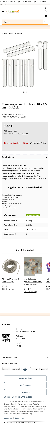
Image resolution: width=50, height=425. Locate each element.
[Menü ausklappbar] (3, 10)
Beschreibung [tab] (8, 157)
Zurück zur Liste (8, 33)
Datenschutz (19, 418)
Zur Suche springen (29, 1)
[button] (45, 7)
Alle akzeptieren (25, 378)
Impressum (8, 418)
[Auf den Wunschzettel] (43, 46)
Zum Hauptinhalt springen (11, 1)
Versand (25, 133)
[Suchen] (45, 22)
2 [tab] (26, 92)
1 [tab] (24, 92)
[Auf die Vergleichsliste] (37, 46)
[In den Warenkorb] (4, 39)
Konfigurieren (25, 385)
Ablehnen (26, 392)
